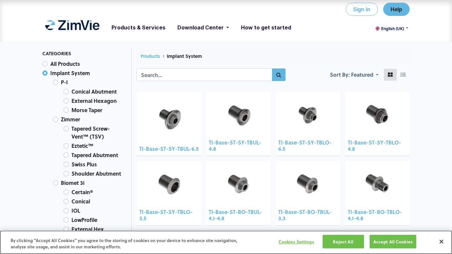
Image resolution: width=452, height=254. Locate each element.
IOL (75, 210)
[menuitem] (72, 27)
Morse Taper (86, 110)
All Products (65, 63)
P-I (64, 82)
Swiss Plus (84, 164)
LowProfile (84, 220)
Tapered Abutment (94, 155)
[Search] (279, 74)
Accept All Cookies (393, 241)
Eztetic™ (82, 145)
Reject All (343, 241)
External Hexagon (94, 101)
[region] (226, 242)
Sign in (361, 9)
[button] (365, 75)
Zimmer (70, 119)
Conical (80, 201)
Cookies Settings (296, 241)
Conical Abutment (94, 91)
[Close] (441, 241)
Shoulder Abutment (96, 173)
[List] (403, 75)
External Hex (87, 229)
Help (396, 9)
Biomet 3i (72, 183)
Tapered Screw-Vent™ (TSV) (90, 132)
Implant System (70, 73)
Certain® (82, 192)
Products (150, 56)
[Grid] (390, 75)
